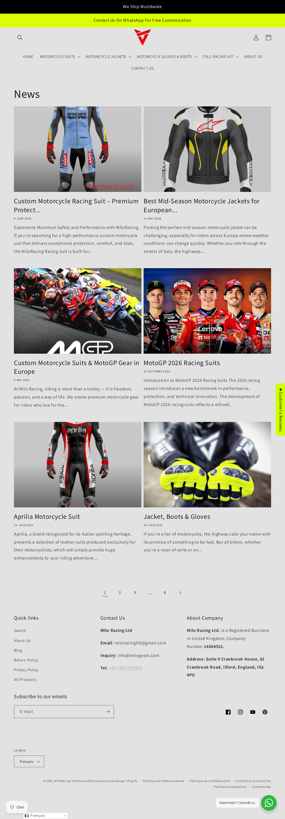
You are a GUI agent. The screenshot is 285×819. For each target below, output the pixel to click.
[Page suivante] (180, 592)
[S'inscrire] (108, 711)
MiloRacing (62, 781)
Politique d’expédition (230, 787)
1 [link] (105, 592)
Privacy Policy (26, 669)
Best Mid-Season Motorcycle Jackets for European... (202, 205)
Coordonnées (261, 787)
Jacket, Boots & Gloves (177, 516)
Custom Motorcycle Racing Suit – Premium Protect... (76, 205)
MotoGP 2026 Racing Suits (182, 362)
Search (20, 630)
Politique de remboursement (163, 781)
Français (26, 761)
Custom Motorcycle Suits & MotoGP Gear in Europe (76, 367)
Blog (18, 650)
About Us (22, 640)
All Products (25, 679)
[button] (20, 37)
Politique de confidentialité (210, 781)
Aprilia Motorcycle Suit (47, 516)
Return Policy (26, 659)
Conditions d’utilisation (253, 781)
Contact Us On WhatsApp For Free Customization (142, 20)
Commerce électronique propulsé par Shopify (104, 781)
